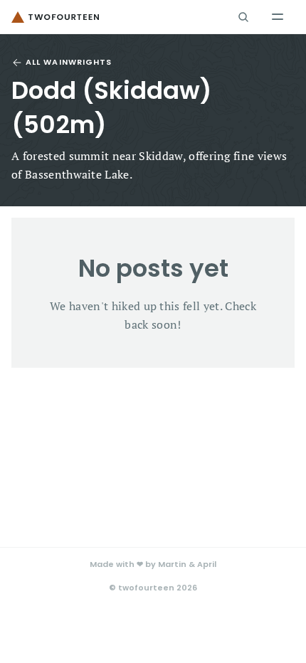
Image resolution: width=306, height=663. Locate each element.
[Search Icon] (243, 17)
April (206, 564)
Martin (172, 564)
